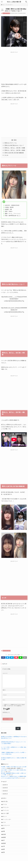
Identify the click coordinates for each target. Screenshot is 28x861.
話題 (4, 852)
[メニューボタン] (2, 2)
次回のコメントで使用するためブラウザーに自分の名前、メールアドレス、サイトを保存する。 (14, 705)
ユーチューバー (6, 825)
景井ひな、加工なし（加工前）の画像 (15, 147)
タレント (5, 816)
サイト (4, 699)
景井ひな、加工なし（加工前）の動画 (15, 150)
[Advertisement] (14, 67)
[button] (3, 657)
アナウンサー (6, 807)
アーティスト (6, 810)
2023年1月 (5, 793)
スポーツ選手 (6, 813)
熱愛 (4, 849)
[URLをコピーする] (25, 657)
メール (4, 695)
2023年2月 (5, 790)
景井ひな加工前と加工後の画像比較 (14, 152)
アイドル (5, 804)
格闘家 (4, 837)
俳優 (4, 831)
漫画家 (4, 843)
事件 (4, 828)
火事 (4, 846)
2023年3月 (5, 787)
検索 (18, 728)
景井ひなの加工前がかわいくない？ (14, 145)
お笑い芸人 (5, 801)
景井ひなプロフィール (11, 143)
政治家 (4, 834)
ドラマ (4, 822)
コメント (5, 673)
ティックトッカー (6, 13)
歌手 (4, 840)
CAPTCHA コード (6, 712)
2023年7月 (5, 784)
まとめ (6, 155)
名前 (4, 690)
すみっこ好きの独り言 (14, 2)
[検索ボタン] (26, 2)
